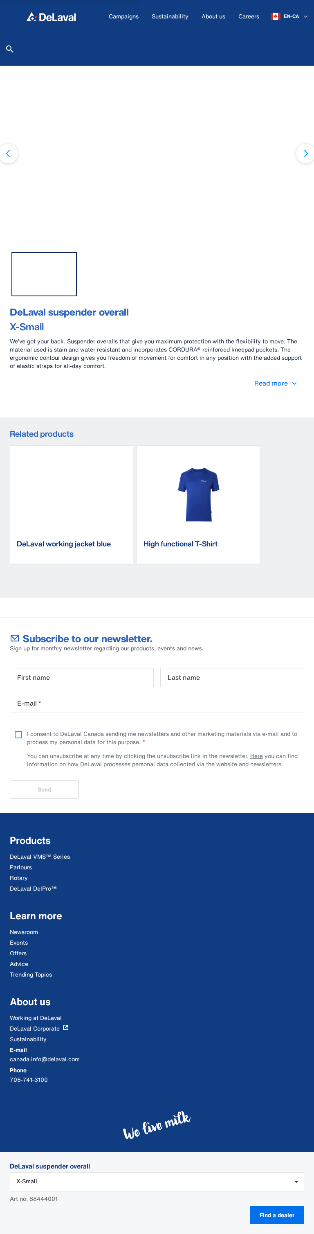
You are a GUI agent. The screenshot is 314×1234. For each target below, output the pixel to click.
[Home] (51, 16)
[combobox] (157, 1182)
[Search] (10, 49)
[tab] (44, 274)
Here (256, 755)
